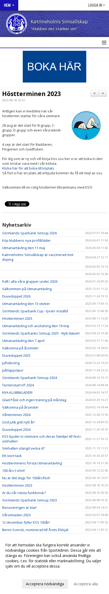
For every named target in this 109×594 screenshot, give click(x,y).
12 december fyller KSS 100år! (26, 522)
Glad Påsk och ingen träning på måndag (34, 399)
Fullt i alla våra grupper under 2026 (29, 281)
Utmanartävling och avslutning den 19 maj (35, 325)
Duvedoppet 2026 (16, 296)
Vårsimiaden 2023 (16, 515)
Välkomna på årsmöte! (20, 348)
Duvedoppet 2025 (16, 355)
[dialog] (54, 564)
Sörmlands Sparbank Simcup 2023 (29, 500)
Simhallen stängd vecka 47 (23, 448)
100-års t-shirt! (13, 470)
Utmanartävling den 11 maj (23, 247)
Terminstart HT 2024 (18, 385)
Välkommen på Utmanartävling (27, 288)
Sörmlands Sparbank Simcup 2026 (29, 233)
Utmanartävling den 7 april (23, 340)
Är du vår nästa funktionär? (24, 492)
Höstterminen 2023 (31, 93)
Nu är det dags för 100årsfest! (26, 478)
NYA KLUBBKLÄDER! (17, 392)
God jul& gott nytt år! (18, 422)
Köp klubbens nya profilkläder (26, 240)
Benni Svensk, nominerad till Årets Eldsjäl (35, 529)
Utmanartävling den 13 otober (26, 303)
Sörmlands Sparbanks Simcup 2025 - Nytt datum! (41, 333)
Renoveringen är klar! (19, 507)
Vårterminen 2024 (16, 414)
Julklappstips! (12, 370)
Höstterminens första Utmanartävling (32, 463)
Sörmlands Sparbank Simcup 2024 (29, 377)
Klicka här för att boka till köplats (28, 168)
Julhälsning (11, 362)
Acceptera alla (86, 583)
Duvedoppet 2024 (16, 429)
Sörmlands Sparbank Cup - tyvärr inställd (35, 311)
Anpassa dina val (19, 573)
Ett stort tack (12, 455)
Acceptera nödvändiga (45, 583)
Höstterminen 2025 (17, 318)
